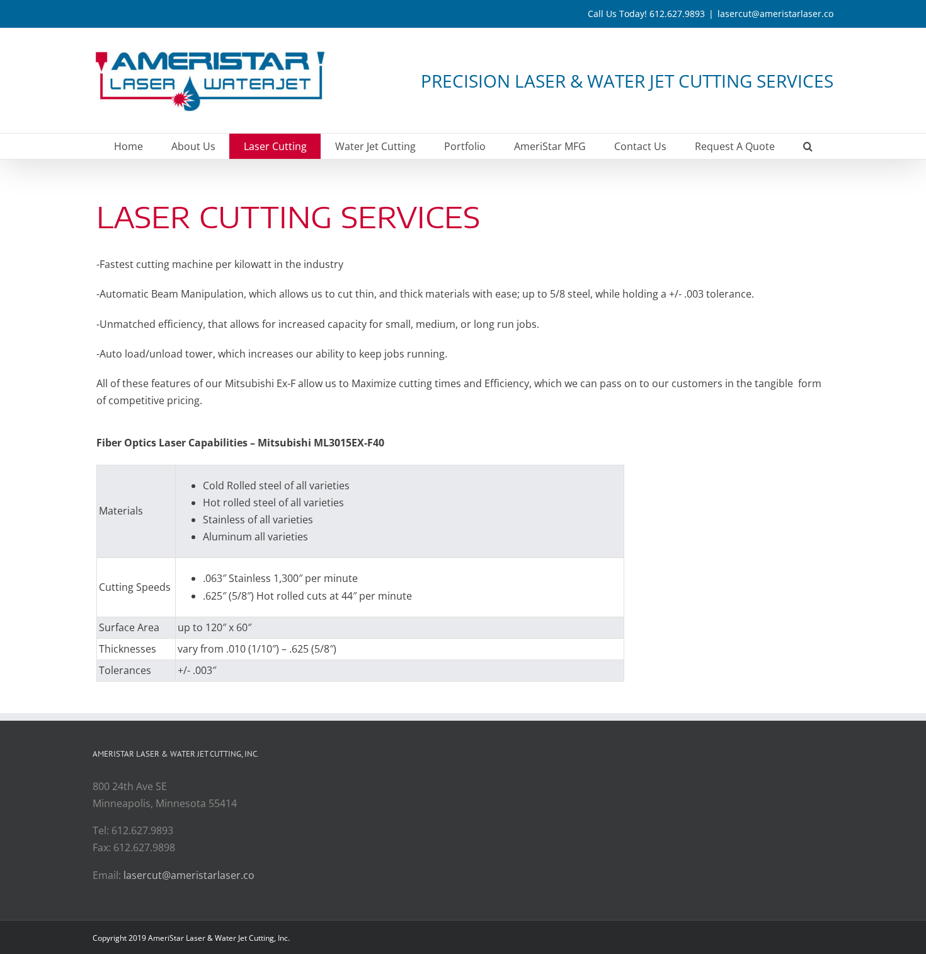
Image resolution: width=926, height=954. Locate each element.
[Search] (807, 146)
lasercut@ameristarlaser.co (775, 14)
